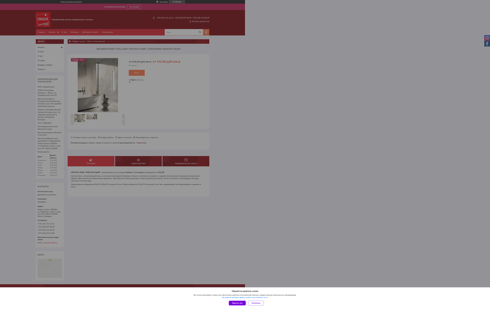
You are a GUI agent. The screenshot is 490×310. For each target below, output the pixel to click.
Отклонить (256, 303)
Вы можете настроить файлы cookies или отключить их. (244, 297)
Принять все (237, 303)
